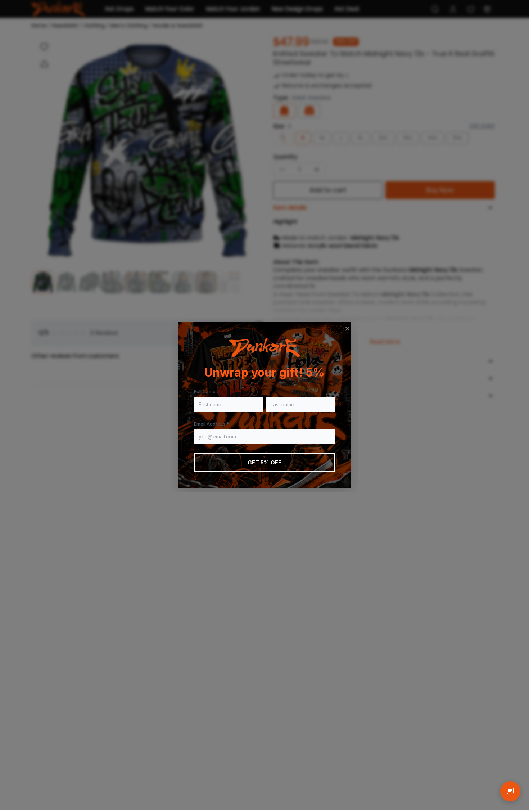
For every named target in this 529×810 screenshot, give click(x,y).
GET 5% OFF (265, 462)
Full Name (205, 391)
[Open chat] (510, 791)
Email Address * (211, 424)
